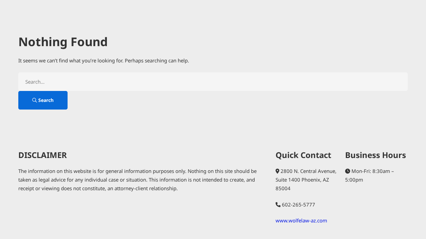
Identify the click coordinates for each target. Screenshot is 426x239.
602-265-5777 (298, 204)
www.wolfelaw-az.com (301, 220)
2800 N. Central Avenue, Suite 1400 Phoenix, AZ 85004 (306, 180)
